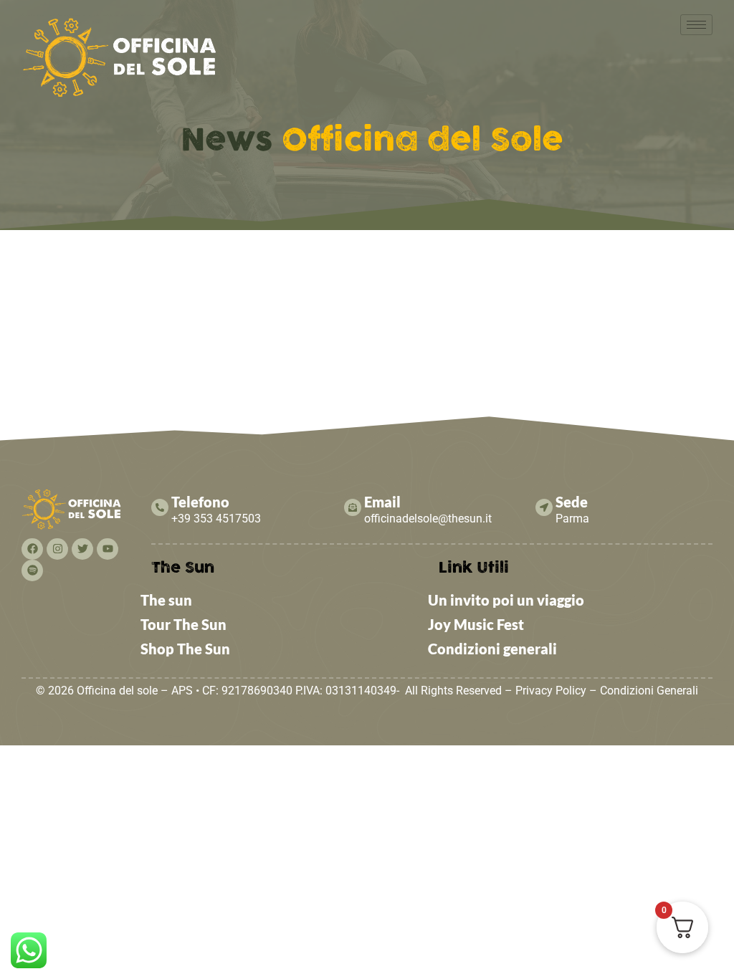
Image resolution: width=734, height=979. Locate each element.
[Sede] (544, 507)
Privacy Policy (550, 690)
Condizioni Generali (649, 690)
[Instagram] (57, 549)
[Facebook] (32, 549)
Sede (572, 501)
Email (382, 501)
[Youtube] (107, 549)
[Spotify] (32, 570)
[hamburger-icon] (696, 24)
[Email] (352, 507)
